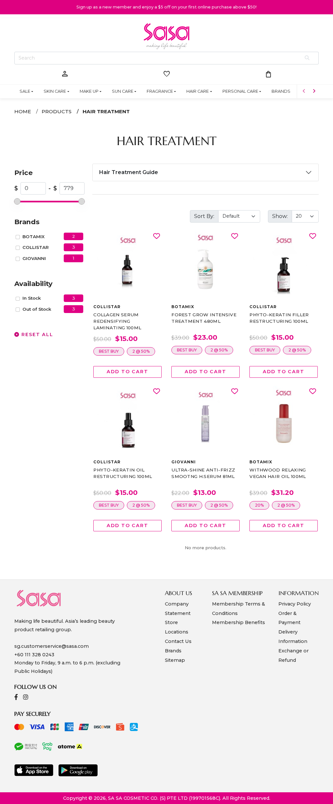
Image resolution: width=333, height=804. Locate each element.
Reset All (36, 334)
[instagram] (25, 697)
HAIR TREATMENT (106, 111)
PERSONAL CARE (240, 91)
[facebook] (16, 697)
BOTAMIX (33, 236)
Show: (280, 216)
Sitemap (175, 660)
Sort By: (204, 216)
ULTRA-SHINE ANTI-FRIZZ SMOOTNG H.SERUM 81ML (203, 473)
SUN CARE (122, 91)
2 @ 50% (141, 351)
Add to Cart (127, 372)
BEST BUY (109, 351)
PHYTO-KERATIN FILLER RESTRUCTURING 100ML (279, 318)
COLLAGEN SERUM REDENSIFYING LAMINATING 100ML (117, 321)
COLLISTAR (35, 247)
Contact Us (178, 641)
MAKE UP (89, 91)
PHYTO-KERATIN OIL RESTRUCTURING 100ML (122, 473)
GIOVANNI (34, 258)
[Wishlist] (156, 236)
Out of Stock (36, 309)
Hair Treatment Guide (128, 172)
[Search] (307, 58)
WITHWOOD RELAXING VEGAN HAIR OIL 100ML (277, 473)
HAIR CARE (197, 91)
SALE (25, 91)
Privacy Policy (294, 604)
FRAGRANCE (160, 91)
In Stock (31, 298)
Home (22, 111)
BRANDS (281, 91)
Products (57, 111)
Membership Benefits (238, 622)
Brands (173, 651)
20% (259, 505)
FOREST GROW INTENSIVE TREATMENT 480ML (203, 318)
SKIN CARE (55, 91)
